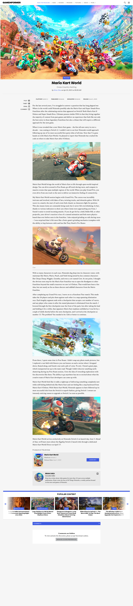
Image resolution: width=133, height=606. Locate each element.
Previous (5, 504)
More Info (92, 460)
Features (78, 3)
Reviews (61, 3)
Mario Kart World (51, 455)
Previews (69, 3)
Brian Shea (57, 90)
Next (127, 504)
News (54, 3)
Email (97, 474)
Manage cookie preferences (67, 539)
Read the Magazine (43, 3)
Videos (86, 3)
